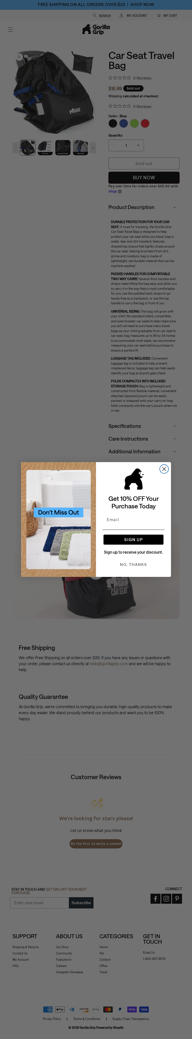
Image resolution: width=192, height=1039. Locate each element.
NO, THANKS (133, 564)
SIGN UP (133, 539)
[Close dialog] (164, 469)
